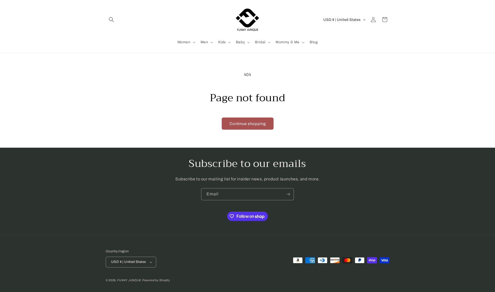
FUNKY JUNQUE (129, 280)
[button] (111, 19)
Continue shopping (247, 124)
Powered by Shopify (156, 280)
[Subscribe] (288, 194)
